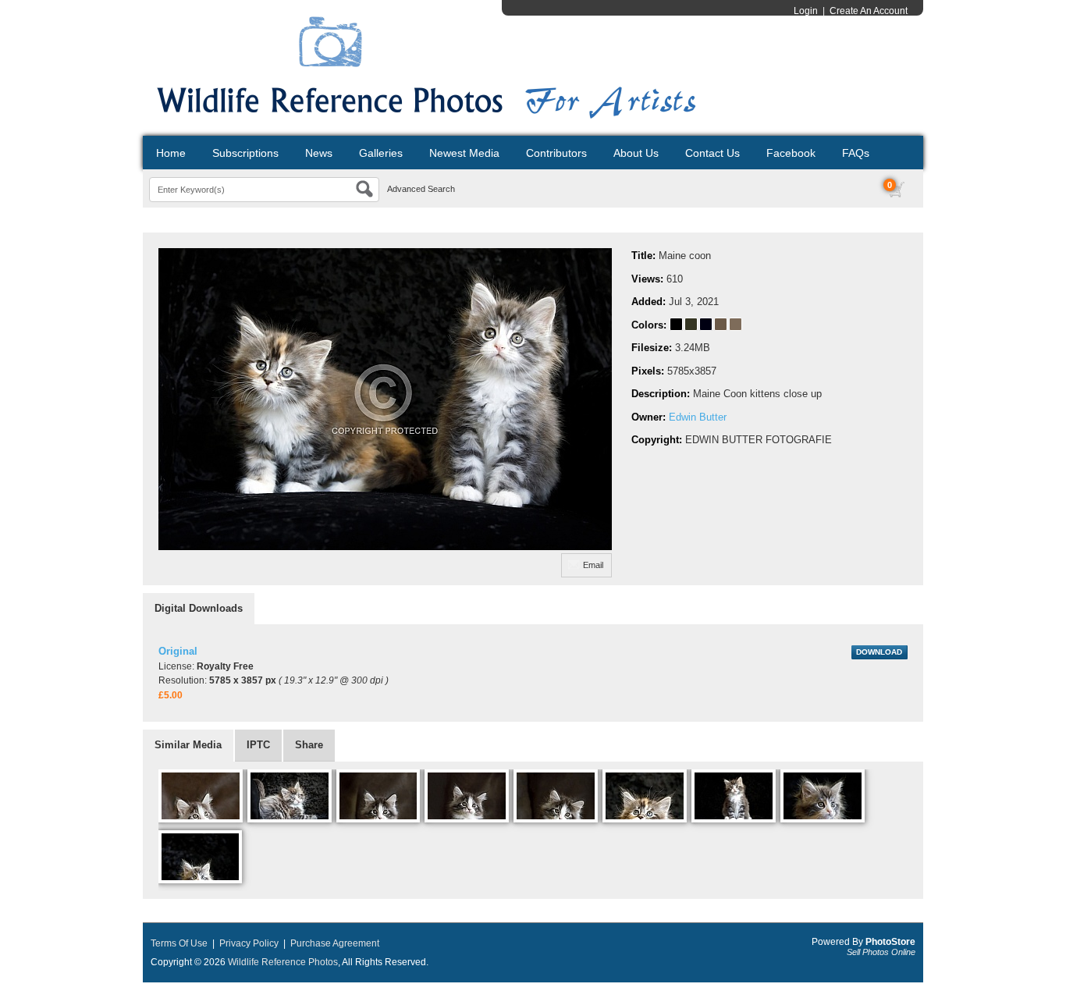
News (318, 153)
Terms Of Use (179, 943)
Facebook (790, 153)
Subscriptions (245, 153)
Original (177, 651)
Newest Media (464, 153)
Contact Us (712, 153)
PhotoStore (890, 941)
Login (806, 10)
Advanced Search (421, 189)
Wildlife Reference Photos (283, 962)
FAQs (855, 153)
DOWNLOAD (879, 652)
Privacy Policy (249, 943)
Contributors (556, 153)
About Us (636, 153)
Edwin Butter (698, 417)
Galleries (381, 153)
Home (171, 153)
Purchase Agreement (334, 943)
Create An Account (869, 10)
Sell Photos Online (881, 952)
